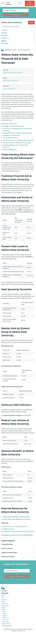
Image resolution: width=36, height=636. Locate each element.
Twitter (4, 611)
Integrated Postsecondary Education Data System (18, 531)
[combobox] (20, 3)
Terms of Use (5, 619)
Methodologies (5, 605)
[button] (31, 22)
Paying (3, 41)
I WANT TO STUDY (8, 568)
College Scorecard (8, 529)
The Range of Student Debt (11, 135)
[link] (18, 30)
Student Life (5, 38)
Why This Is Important (10, 124)
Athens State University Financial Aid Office (16, 517)
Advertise (3, 607)
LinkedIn (4, 617)
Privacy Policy (5, 621)
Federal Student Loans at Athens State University (18, 140)
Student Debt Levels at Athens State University (17, 133)
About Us (3, 595)
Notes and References (10, 149)
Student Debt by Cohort (10, 138)
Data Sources (4, 603)
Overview (4, 30)
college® (4, 592)
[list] (18, 30)
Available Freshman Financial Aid (13, 126)
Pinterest (4, 613)
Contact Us (4, 599)
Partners (3, 609)
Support (3, 601)
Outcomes (4, 43)
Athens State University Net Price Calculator (16, 519)
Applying (4, 33)
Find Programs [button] (30, 3)
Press (2, 597)
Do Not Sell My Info (7, 626)
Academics (4, 35)
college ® (8, 3)
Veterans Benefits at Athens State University (17, 143)
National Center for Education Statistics (15, 526)
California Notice (6, 623)
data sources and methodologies (22, 535)
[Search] (20, 3)
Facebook (4, 615)
